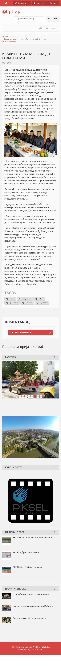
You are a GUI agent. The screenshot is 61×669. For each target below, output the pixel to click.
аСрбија (5, 36)
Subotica (29, 303)
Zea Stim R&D (37, 649)
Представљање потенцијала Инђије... (33, 606)
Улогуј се (40, 3)
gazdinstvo (14, 303)
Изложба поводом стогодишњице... (32, 594)
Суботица (44, 303)
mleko (41, 299)
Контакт (53, 3)
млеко (12, 299)
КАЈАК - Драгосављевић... (26, 552)
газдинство (26, 299)
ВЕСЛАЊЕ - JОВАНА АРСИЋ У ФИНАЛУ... (34, 537)
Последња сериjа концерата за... (30, 618)
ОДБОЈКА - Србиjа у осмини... (28, 567)
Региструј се (23, 3)
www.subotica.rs (9, 41)
